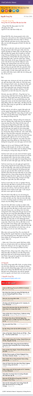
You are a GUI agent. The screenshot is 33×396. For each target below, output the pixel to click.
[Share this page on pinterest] (6, 10)
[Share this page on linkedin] (17, 10)
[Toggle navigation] (29, 2)
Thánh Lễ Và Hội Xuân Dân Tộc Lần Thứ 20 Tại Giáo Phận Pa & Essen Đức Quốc (15, 308)
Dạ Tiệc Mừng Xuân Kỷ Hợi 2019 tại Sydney (14, 328)
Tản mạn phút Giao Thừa (9, 324)
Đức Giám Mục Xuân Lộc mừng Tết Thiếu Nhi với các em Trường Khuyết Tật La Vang (16, 293)
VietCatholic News (8, 2)
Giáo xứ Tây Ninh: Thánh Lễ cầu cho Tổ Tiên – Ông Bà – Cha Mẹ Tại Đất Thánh (16, 333)
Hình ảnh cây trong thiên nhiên (11, 298)
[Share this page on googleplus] (10, 10)
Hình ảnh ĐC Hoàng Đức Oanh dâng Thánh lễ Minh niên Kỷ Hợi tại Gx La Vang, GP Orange (15, 384)
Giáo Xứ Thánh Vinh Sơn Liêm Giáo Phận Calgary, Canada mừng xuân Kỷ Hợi (16, 364)
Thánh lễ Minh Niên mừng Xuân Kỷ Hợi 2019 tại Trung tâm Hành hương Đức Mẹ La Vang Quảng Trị (16, 345)
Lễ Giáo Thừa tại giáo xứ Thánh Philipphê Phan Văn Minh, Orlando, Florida (15, 355)
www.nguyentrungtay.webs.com (11, 278)
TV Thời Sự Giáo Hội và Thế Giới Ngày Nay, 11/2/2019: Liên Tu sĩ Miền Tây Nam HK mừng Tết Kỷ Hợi (16, 319)
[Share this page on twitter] (14, 10)
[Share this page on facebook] (2, 10)
